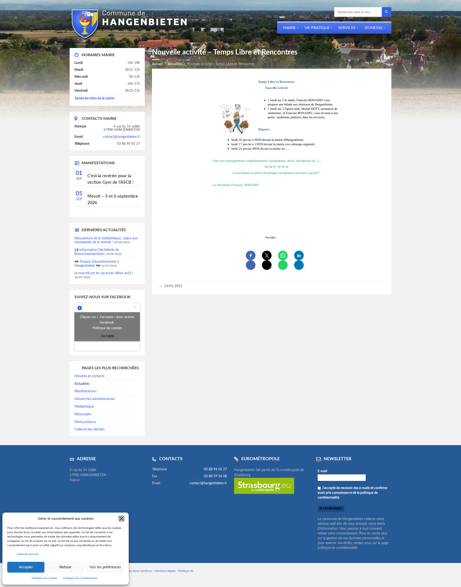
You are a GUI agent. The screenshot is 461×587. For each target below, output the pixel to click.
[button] (121, 518)
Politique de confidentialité (80, 578)
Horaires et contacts (89, 376)
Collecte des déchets (89, 429)
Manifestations (85, 391)
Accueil (157, 64)
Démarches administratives (94, 399)
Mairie (289, 28)
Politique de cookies (44, 578)
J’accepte (107, 336)
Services (347, 28)
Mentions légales (165, 570)
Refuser (66, 567)
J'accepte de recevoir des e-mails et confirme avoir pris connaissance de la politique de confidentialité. (352, 492)
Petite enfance (85, 422)
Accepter (26, 567)
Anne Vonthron (142, 570)
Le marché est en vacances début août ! (103, 273)
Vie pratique (317, 28)
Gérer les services (27, 554)
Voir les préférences (105, 567)
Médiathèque (84, 406)
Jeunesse (373, 28)
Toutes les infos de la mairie (94, 98)
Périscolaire (82, 414)
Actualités (175, 64)
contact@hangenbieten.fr (121, 137)
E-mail (323, 471)
